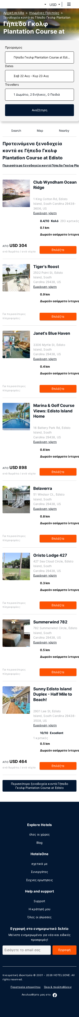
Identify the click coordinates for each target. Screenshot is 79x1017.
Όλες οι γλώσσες (39, 917)
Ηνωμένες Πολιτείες (44, 13)
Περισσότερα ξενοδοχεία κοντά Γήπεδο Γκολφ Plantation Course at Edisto (39, 785)
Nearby (64, 130)
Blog (39, 842)
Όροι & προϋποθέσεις (58, 987)
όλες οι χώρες (39, 834)
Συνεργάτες (39, 871)
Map (40, 130)
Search (16, 130)
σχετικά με (39, 863)
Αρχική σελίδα (13, 13)
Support (39, 901)
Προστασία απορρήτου (25, 987)
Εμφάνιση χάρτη (45, 213)
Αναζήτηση (39, 110)
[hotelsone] (19, 4)
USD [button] (53, 5)
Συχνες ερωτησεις (39, 880)
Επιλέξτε (58, 250)
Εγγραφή (64, 950)
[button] (40, 5)
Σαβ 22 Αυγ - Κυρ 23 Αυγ (31, 76)
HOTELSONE (62, 975)
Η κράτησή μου (39, 909)
